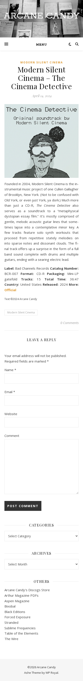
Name (10, 370)
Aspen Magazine (16, 601)
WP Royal (52, 673)
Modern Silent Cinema (41, 62)
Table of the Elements (21, 633)
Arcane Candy (41, 16)
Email (9, 392)
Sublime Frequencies (20, 628)
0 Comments (69, 322)
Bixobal (9, 606)
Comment (11, 435)
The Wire (11, 639)
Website (10, 414)
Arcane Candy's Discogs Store (27, 590)
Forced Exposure (17, 617)
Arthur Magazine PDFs (21, 595)
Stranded (11, 622)
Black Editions (14, 611)
